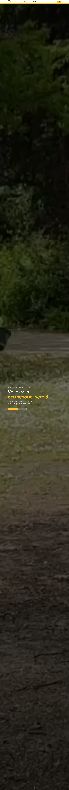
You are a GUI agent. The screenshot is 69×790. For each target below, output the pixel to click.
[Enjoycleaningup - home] (9, 1)
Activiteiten (35, 1)
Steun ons (54, 1)
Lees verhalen (22, 408)
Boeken (59, 1)
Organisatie (42, 1)
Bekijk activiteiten (12, 408)
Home (25, 1)
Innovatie (29, 1)
